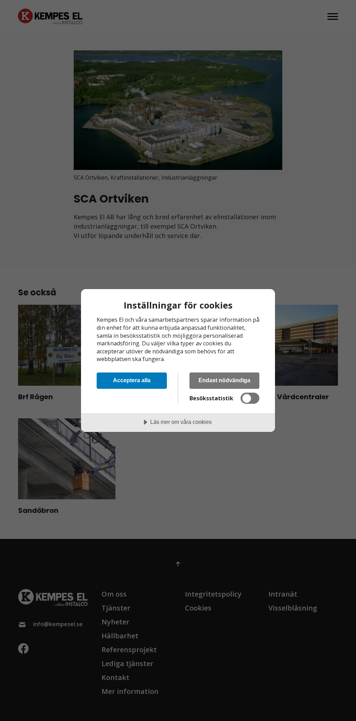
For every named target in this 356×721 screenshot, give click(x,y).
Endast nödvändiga (224, 380)
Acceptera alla (132, 380)
